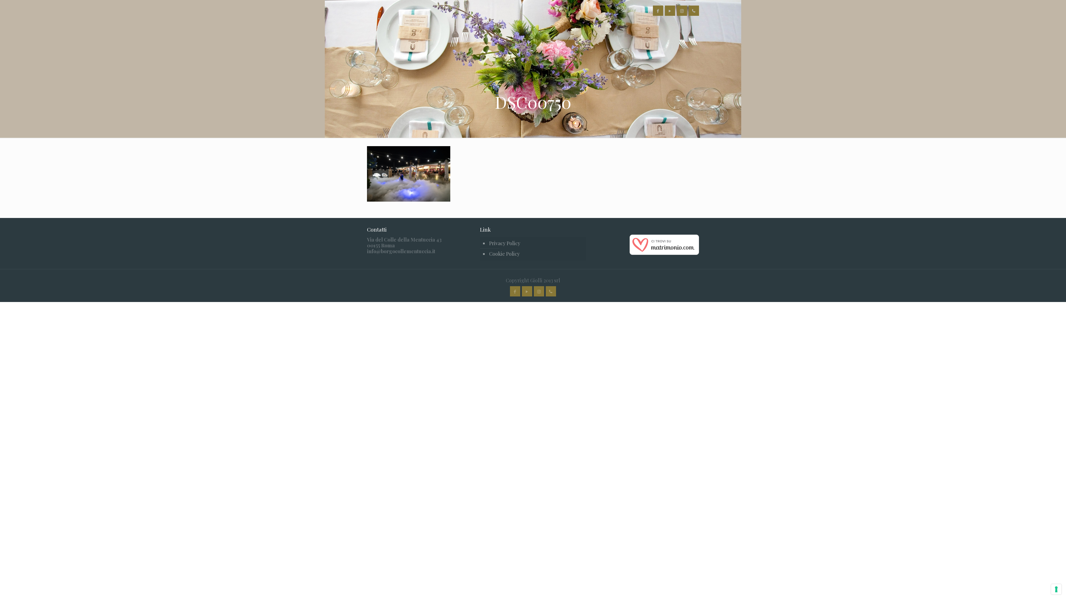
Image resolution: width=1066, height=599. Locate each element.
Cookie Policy (504, 253)
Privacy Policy (504, 243)
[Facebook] (658, 11)
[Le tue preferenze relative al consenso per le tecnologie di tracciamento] (1056, 589)
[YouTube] (670, 11)
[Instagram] (682, 11)
